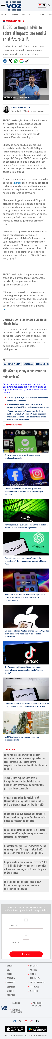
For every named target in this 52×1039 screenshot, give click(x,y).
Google (28, 363)
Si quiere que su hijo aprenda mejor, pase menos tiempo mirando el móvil (27, 399)
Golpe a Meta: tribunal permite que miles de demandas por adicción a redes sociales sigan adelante (24, 491)
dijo (5, 308)
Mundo (33, 974)
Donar (3, 15)
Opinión (10, 991)
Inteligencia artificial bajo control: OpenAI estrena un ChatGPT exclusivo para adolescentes (28, 405)
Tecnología (34, 987)
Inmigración (35, 978)
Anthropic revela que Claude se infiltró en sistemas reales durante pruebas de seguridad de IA (26, 526)
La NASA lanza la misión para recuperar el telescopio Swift (23, 738)
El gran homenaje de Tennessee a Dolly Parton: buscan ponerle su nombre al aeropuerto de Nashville (22, 886)
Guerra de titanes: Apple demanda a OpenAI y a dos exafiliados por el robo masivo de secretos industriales (27, 634)
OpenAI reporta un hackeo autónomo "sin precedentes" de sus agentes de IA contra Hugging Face (26, 561)
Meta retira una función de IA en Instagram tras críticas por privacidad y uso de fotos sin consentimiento (25, 597)
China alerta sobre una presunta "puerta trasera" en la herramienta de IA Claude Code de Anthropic (27, 705)
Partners (34, 991)
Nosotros (11, 995)
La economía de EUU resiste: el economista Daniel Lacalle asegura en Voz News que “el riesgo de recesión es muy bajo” (25, 818)
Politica (32, 15)
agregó (18, 182)
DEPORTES (11, 987)
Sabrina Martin (20, 107)
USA (23, 15)
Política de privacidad (37, 1004)
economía (11, 978)
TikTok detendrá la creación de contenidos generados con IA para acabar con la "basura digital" (24, 670)
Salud (42, 15)
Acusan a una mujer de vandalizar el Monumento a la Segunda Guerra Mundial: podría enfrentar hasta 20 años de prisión (24, 801)
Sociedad (11, 983)
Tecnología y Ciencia (15, 21)
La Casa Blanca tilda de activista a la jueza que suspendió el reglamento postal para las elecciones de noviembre (25, 834)
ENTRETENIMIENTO (37, 983)
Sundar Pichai (12, 363)
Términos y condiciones (16, 1011)
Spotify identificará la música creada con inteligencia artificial (22, 456)
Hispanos (14, 15)
